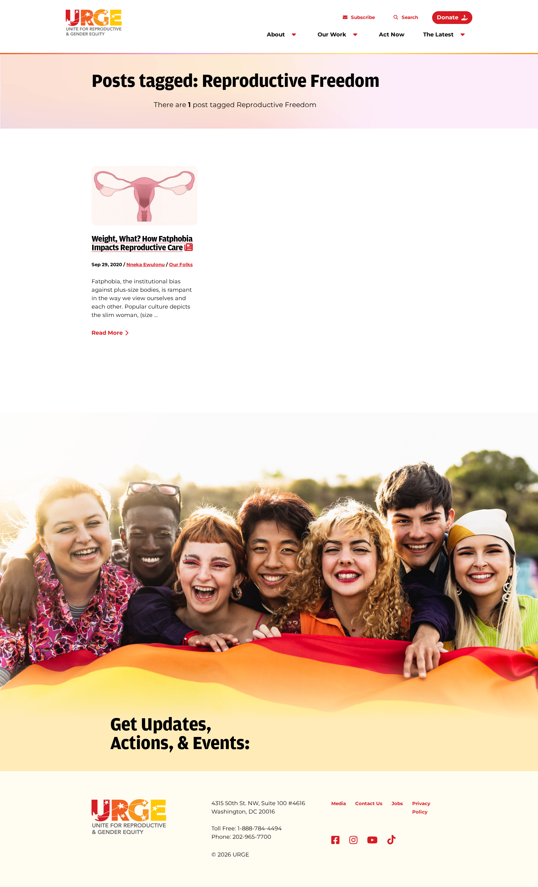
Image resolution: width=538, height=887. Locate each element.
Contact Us (368, 803)
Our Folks (181, 264)
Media (338, 803)
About (276, 34)
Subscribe (362, 17)
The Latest (438, 34)
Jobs (397, 803)
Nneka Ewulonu (145, 264)
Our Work (332, 34)
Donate (447, 17)
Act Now (391, 34)
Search (409, 17)
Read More (107, 332)
